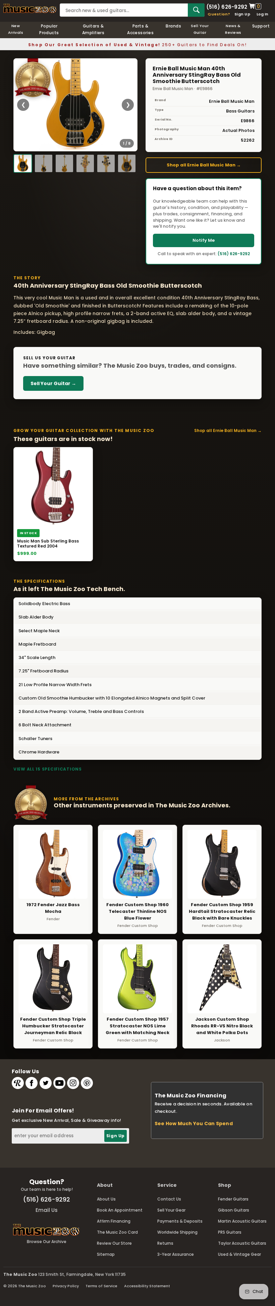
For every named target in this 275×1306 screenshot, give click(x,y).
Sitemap (106, 1254)
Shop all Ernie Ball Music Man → (204, 165)
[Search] (196, 10)
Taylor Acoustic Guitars (242, 1243)
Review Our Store (114, 1243)
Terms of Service (101, 1286)
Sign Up (242, 14)
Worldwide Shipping (177, 1232)
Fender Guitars (233, 1199)
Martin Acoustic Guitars (242, 1221)
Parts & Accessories (140, 29)
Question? (219, 14)
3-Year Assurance (175, 1254)
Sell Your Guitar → (53, 383)
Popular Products (49, 29)
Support (261, 26)
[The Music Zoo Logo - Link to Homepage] (29, 8)
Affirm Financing (113, 1221)
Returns (165, 1243)
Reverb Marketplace (18, 1083)
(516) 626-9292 (226, 6)
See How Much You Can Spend (194, 1123)
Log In (262, 14)
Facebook (31, 1083)
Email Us (47, 1210)
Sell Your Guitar (200, 29)
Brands (173, 26)
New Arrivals (15, 29)
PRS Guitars (229, 1232)
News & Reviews (233, 29)
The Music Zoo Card (117, 1232)
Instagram (73, 1083)
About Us (106, 1199)
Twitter (46, 1083)
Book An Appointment (120, 1210)
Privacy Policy (66, 1286)
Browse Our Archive (46, 1241)
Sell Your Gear (171, 1210)
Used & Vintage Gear (239, 1254)
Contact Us (169, 1199)
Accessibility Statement (147, 1286)
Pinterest (87, 1083)
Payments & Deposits (180, 1221)
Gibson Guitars (233, 1210)
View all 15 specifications (47, 769)
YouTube (59, 1083)
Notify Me (203, 240)
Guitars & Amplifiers (93, 29)
